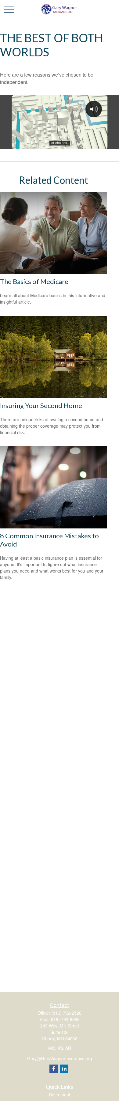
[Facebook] (53, 1069)
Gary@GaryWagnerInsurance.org (59, 1058)
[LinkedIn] (64, 1069)
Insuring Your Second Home (41, 405)
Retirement (59, 1095)
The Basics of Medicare (34, 281)
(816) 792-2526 (66, 1013)
